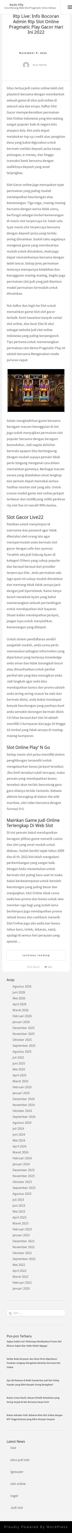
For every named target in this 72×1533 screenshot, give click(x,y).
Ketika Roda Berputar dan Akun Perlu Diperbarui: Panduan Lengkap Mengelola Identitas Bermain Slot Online (33, 1363)
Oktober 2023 (22, 1182)
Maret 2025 (20, 1081)
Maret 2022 (20, 1277)
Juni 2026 (19, 992)
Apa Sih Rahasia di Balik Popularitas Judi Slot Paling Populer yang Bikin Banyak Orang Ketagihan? (33, 1382)
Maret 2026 (20, 1010)
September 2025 (24, 1046)
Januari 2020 (21, 1288)
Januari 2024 (21, 1164)
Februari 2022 (22, 1283)
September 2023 (24, 1188)
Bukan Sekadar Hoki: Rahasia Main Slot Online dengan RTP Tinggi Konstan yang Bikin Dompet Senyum (35, 1417)
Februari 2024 (22, 1158)
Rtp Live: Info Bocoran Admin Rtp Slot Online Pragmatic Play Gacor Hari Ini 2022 (36, 24)
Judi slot (16, 1507)
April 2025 (19, 1075)
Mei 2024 (19, 1140)
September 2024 (24, 1117)
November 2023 (24, 1176)
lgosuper (16, 1472)
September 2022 (24, 1259)
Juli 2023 (18, 1200)
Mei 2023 (19, 1211)
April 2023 (19, 1217)
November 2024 (24, 1105)
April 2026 (19, 1004)
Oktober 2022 (22, 1253)
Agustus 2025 (22, 1052)
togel (14, 1496)
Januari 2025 (21, 1093)
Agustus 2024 (22, 1123)
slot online (18, 1484)
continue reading (36, 955)
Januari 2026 (21, 1022)
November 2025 (24, 1034)
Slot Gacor (33, 967)
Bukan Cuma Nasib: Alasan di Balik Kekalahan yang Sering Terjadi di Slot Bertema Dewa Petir (33, 1399)
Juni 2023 (19, 1206)
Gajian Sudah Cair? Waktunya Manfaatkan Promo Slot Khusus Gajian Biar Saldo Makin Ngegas (34, 1343)
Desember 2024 (24, 1099)
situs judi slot (20, 1460)
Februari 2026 (22, 1016)
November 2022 (24, 1247)
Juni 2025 (19, 1063)
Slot (13, 1448)
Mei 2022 (19, 1265)
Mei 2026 (19, 998)
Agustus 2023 (22, 1194)
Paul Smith (40, 65)
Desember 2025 (24, 1028)
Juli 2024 (18, 1129)
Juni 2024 (19, 1134)
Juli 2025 (18, 1057)
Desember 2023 (24, 1170)
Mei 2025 (19, 1069)
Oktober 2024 (22, 1111)
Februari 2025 (22, 1087)
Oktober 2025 (22, 1040)
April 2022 (19, 1271)
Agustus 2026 (22, 986)
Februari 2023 (22, 1229)
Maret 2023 (20, 1223)
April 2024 (19, 1146)
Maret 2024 (20, 1152)
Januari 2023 (21, 1235)
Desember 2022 (24, 1241)
